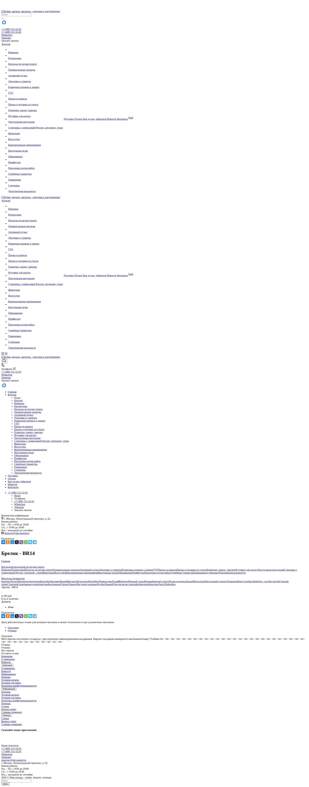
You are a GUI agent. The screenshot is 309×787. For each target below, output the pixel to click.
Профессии (138, 572)
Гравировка (200, 572)
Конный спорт (136, 581)
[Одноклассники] (8, 542)
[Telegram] (35, 542)
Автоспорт (34, 581)
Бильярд (55, 581)
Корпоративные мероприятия (82, 572)
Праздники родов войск (157, 572)
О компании (8, 659)
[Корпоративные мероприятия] (35, 142)
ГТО (155, 569)
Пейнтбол (170, 584)
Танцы (64, 584)
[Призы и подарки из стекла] (35, 101)
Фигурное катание (86, 584)
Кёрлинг (123, 581)
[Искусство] (35, 136)
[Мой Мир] (12, 542)
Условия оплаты (10, 680)
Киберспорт (142, 584)
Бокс (240, 581)
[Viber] (21, 542)
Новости (6, 662)
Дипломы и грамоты (110, 569)
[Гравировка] (35, 176)
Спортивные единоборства (32, 584)
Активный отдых (89, 569)
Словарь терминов (11, 712)
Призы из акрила (167, 569)
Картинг (6, 581)
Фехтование (54, 584)
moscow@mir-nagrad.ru (17, 533)
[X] (17, 542)
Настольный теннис (216, 581)
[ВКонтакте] (3, 542)
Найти (5, 784)
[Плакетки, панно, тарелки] (35, 107)
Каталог (18, 400)
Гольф (115, 581)
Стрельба (13, 584)
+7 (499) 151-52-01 (11, 29)
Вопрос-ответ (8, 709)
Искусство (60, 572)
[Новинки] (35, 49)
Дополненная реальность (232, 572)
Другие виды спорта (124, 584)
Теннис (72, 584)
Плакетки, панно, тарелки (221, 569)
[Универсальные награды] (35, 67)
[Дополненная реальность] (35, 188)
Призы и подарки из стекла (192, 569)
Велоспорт (82, 581)
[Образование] (35, 153)
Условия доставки (11, 682)
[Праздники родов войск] (35, 165)
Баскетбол (45, 581)
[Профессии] (35, 159)
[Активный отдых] (35, 72)
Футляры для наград (246, 569)
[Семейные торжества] (35, 171)
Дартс (161, 584)
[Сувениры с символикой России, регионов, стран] (35, 124)
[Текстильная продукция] (35, 119)
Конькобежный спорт (156, 581)
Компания (6, 656)
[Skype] (30, 542)
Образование (125, 572)
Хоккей (109, 584)
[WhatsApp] (26, 542)
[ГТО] (35, 90)
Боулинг (72, 581)
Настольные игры (108, 572)
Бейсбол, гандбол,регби (266, 581)
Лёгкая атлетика (177, 581)
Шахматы (22, 581)
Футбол (101, 584)
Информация (8, 674)
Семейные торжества (182, 572)
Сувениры (212, 572)
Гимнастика (105, 581)
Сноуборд (248, 581)
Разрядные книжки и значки (137, 569)
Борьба (64, 581)
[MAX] (3, 23)
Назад (17, 397)
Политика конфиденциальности (19, 685)
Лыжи (189, 581)
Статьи (5, 706)
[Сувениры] (35, 182)
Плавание (232, 581)
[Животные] (35, 130)
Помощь (5, 677)
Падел (14, 581)
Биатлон (153, 584)
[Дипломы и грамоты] (35, 78)
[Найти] (2, 18)
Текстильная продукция (271, 569)
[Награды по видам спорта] (35, 61)
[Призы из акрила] (35, 95)
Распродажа (17, 569)
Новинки (6, 569)
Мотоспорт (198, 581)
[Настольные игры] (35, 148)
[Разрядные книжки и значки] (35, 84)
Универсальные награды (66, 569)
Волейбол (93, 581)
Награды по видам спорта (38, 569)
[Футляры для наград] (35, 113)
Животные (48, 572)
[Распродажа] (35, 55)
